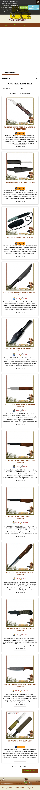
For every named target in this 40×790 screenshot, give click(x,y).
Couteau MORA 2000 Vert (20, 741)
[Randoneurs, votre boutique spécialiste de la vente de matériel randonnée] (20, 778)
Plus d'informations (34, 7)
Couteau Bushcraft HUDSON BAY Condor (20, 685)
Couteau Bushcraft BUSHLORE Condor (20, 405)
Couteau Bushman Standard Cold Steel (20, 293)
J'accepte (23, 7)
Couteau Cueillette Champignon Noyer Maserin (20, 128)
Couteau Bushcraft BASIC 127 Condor (20, 517)
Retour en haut (30, 771)
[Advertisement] (20, 48)
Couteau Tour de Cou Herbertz (20, 237)
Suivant (27, 766)
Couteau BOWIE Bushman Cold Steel (20, 349)
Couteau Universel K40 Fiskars (20, 182)
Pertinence (13, 88)
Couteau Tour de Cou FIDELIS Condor (20, 629)
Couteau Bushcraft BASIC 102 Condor (20, 461)
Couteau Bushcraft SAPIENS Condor (20, 573)
